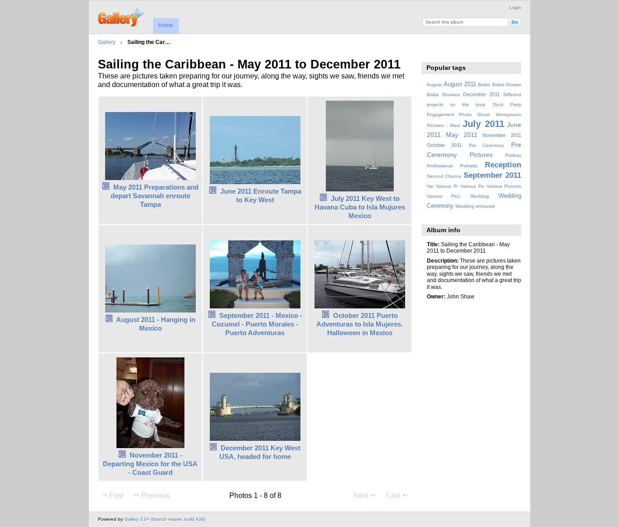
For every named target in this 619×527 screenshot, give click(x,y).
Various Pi (447, 186)
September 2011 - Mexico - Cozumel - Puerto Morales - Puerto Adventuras (257, 324)
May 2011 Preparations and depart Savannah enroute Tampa (155, 195)
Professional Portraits (452, 165)
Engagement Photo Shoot (458, 114)
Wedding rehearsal (475, 206)
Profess (513, 155)
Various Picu (443, 196)
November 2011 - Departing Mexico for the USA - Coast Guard (150, 463)
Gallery (107, 42)
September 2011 (492, 175)
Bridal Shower (506, 84)
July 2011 (483, 124)
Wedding (479, 196)
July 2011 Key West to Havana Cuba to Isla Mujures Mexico (359, 207)
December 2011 (481, 94)
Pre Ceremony (486, 145)
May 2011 (462, 134)
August (434, 84)
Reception (503, 165)
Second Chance (444, 176)
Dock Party (507, 104)
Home (165, 25)
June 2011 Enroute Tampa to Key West (260, 195)
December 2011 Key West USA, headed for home (260, 452)
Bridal (484, 84)
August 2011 (460, 84)
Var (430, 186)
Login (515, 7)
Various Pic (472, 186)
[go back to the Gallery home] (122, 16)
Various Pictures (504, 186)
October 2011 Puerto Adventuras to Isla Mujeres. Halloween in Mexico (359, 324)
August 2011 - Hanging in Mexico (155, 324)
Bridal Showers (443, 94)
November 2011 (502, 135)
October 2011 (444, 145)
